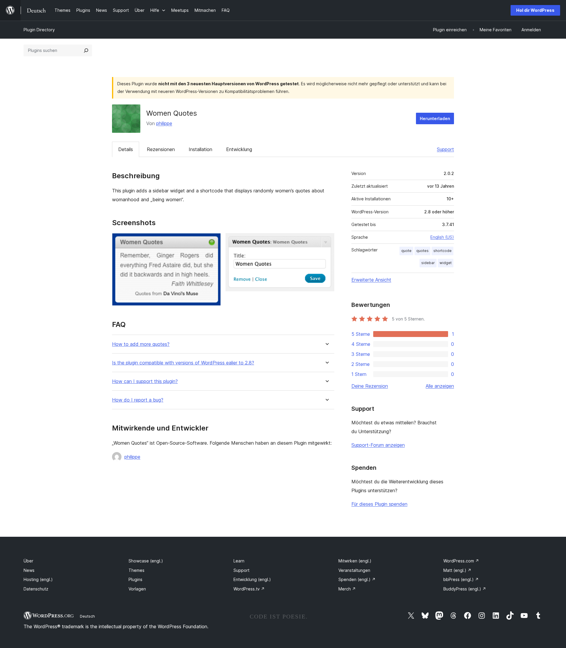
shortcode (442, 250)
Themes (136, 570)
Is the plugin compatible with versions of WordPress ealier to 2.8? (183, 363)
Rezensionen (161, 149)
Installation (200, 149)
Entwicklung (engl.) (252, 579)
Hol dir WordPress (535, 10)
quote (406, 250)
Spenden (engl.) (357, 579)
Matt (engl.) (457, 570)
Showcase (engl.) (146, 560)
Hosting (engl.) (38, 579)
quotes (422, 250)
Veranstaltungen (354, 570)
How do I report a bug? (137, 400)
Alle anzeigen (440, 386)
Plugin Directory (39, 29)
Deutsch (87, 616)
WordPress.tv (249, 588)
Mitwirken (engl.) (354, 560)
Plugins (135, 579)
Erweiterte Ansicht (371, 280)
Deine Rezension (369, 386)
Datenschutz (36, 588)
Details (125, 149)
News (29, 570)
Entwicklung (239, 149)
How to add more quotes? (141, 344)
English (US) (442, 237)
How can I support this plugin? (145, 381)
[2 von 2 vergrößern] (326, 241)
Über (28, 560)
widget (446, 263)
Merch (347, 588)
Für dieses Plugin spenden (379, 504)
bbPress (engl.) (461, 579)
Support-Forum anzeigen (378, 445)
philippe (164, 123)
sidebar (428, 263)
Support (445, 149)
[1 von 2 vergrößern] (213, 241)
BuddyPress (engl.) (464, 588)
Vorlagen (137, 588)
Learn (238, 560)
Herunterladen (435, 118)
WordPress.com (461, 560)
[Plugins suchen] (86, 50)
